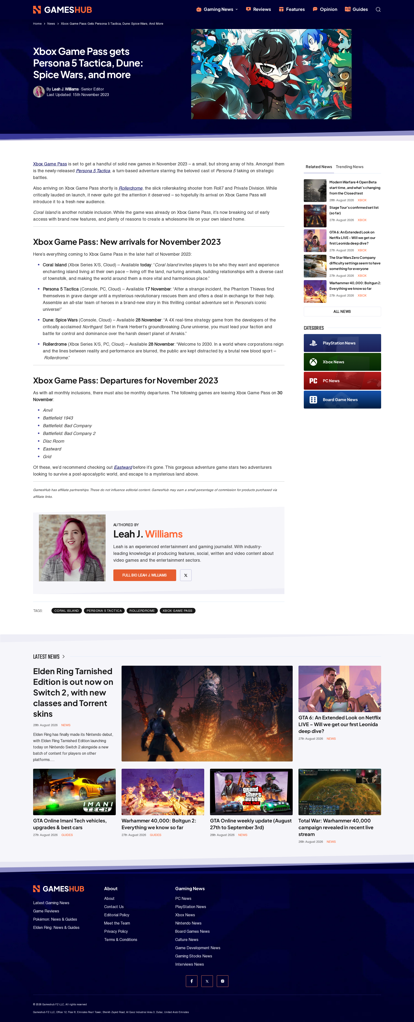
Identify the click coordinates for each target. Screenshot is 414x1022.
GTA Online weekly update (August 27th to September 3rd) (251, 823)
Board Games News (192, 931)
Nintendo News (188, 923)
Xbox (362, 200)
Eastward (123, 467)
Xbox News (333, 361)
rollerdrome (142, 610)
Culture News (186, 939)
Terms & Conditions (120, 939)
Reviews (262, 9)
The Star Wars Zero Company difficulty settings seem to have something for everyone (355, 263)
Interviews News (189, 964)
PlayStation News (339, 342)
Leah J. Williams (65, 89)
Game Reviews (46, 911)
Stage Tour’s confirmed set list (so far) (354, 210)
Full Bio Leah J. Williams (145, 575)
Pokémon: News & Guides (55, 919)
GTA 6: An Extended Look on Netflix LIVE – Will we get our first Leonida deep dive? (352, 237)
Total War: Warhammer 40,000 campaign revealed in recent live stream (335, 827)
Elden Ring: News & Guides (56, 927)
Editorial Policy (116, 915)
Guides (360, 9)
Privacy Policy (116, 931)
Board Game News (340, 399)
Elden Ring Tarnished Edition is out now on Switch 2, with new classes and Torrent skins (73, 692)
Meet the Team (117, 923)
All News (342, 311)
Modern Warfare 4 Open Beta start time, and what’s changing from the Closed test (354, 187)
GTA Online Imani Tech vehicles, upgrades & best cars (70, 823)
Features (295, 9)
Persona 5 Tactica (93, 170)
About (109, 898)
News (51, 23)
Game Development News (197, 948)
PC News (331, 380)
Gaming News (218, 9)
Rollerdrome (130, 188)
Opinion (328, 9)
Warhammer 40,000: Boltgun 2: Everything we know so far (355, 286)
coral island (66, 610)
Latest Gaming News (51, 903)
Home (37, 23)
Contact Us (114, 906)
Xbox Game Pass (50, 163)
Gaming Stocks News (193, 956)
